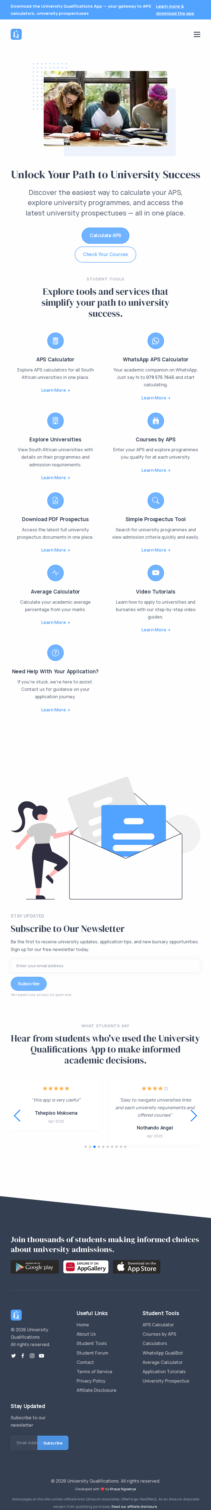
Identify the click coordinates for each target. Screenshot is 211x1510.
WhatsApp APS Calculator (155, 359)
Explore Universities (55, 439)
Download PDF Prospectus (55, 519)
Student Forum (92, 1353)
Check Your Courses (105, 254)
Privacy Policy (91, 1381)
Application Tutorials (164, 1372)
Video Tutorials (155, 591)
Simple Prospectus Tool (156, 519)
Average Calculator (55, 591)
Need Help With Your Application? (55, 671)
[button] (194, 1116)
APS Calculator (55, 359)
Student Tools (92, 1343)
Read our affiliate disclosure (134, 1506)
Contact (85, 1362)
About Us (86, 1334)
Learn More (53, 390)
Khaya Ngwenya (123, 1489)
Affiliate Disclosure (96, 1390)
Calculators (155, 1343)
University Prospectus (166, 1381)
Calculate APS (105, 235)
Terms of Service (94, 1372)
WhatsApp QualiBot (163, 1353)
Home (83, 1325)
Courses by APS (156, 439)
